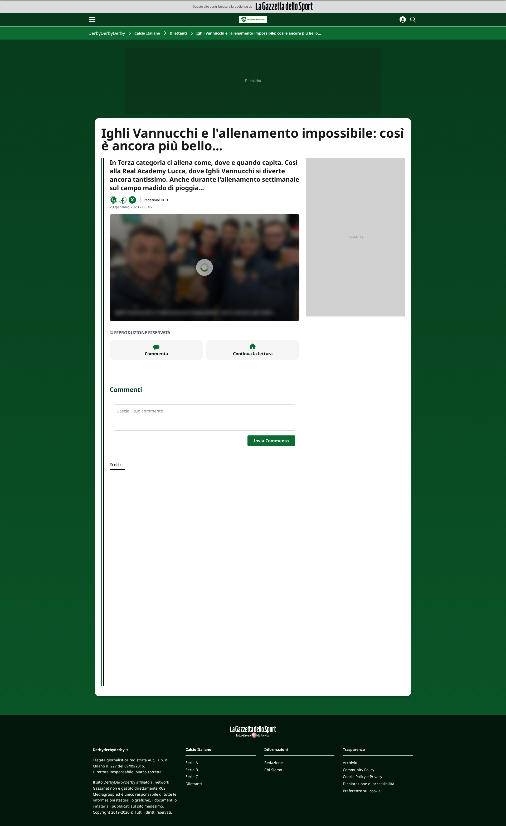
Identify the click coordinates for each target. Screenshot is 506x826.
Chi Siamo (273, 769)
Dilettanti (178, 33)
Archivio (350, 762)
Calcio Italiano (147, 33)
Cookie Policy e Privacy (362, 776)
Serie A (192, 762)
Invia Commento (271, 441)
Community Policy (358, 769)
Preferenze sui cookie (362, 790)
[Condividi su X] (132, 200)
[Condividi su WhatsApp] (113, 200)
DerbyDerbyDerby (107, 33)
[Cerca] (413, 19)
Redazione (273, 762)
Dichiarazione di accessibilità (368, 783)
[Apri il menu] (92, 19)
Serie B (192, 769)
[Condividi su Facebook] (122, 200)
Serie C (192, 776)
